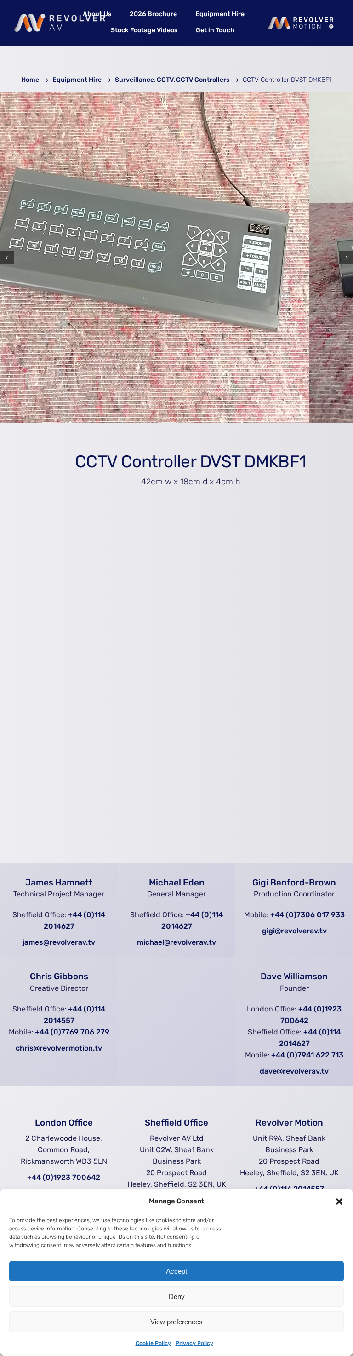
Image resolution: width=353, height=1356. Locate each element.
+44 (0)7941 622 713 (307, 1055)
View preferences (176, 1322)
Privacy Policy (194, 1343)
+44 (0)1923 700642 (63, 1177)
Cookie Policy (153, 1343)
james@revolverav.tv (59, 942)
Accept (176, 1271)
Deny (177, 1296)
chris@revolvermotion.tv (59, 1048)
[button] (339, 1201)
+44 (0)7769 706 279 (72, 1032)
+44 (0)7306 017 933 (307, 914)
